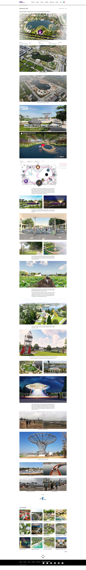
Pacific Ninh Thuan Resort (47, 549)
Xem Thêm (65, 551)
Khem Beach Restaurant (35, 549)
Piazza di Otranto (58, 521)
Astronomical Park (36, 325)
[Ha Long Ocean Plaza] (37, 528)
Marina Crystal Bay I (22, 549)
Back (66, 8)
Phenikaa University (46, 535)
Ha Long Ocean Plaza (34, 535)
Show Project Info (61, 8)
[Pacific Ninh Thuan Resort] (49, 542)
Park (58, 43)
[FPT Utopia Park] (24, 528)
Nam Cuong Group (41, 43)
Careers (29, 562)
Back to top (43, 556)
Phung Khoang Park (34, 521)
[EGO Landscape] (22, 2)
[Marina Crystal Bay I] (24, 542)
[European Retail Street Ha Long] (61, 542)
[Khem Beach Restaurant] (37, 542)
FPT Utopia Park (21, 535)
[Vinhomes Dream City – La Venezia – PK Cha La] (61, 528)
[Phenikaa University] (49, 528)
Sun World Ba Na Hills (47, 521)
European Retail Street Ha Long (61, 549)
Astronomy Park (39, 189)
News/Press (38, 562)
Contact (20, 562)
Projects (24, 562)
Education (33, 562)
